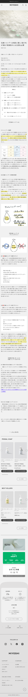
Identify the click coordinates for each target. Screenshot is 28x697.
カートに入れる (8, 471)
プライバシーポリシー (6, 680)
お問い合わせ (4, 671)
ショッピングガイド (5, 664)
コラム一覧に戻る (14, 432)
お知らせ (3, 669)
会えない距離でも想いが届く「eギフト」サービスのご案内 (14, 1)
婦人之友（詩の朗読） (19, 680)
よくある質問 (4, 666)
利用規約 (3, 682)
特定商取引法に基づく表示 (7, 685)
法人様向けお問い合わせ (20, 666)
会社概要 (17, 664)
